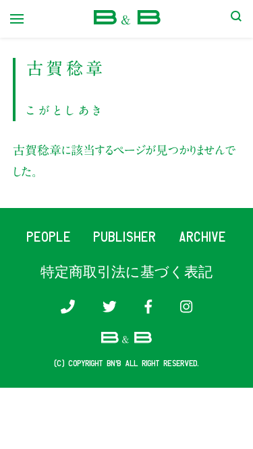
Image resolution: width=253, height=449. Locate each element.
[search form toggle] (236, 19)
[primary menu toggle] (17, 19)
